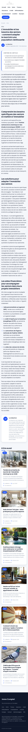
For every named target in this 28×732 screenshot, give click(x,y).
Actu (9, 7)
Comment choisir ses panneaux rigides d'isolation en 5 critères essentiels (13, 628)
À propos (21, 14)
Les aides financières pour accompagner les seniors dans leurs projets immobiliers (14, 66)
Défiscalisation (19, 10)
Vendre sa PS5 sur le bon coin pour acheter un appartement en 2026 (11, 588)
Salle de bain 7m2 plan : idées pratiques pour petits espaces (13, 510)
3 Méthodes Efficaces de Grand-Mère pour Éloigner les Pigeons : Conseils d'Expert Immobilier (12, 668)
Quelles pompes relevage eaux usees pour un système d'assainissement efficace (13, 549)
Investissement (6, 14)
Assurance (5, 10)
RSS (24, 712)
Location (14, 14)
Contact (5, 17)
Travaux (19, 7)
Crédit (11, 10)
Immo (13, 7)
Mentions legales (17, 712)
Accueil (4, 7)
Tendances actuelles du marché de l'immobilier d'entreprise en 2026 (11, 472)
